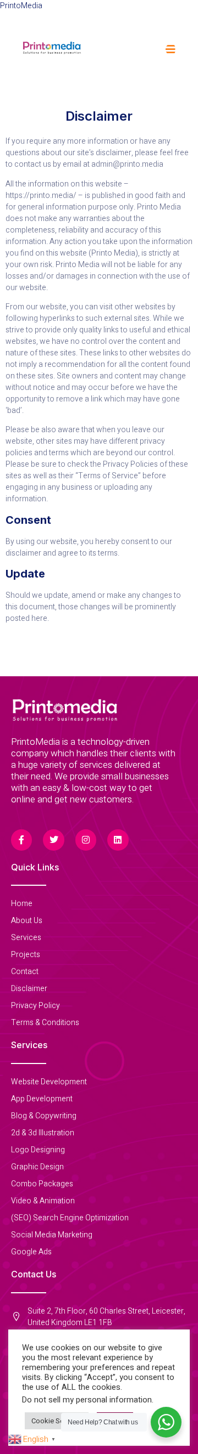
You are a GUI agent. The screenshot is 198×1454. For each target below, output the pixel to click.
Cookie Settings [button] (56, 1421)
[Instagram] (85, 839)
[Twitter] (53, 839)
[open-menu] (171, 49)
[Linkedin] (117, 839)
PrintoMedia (21, 6)
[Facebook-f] (21, 839)
